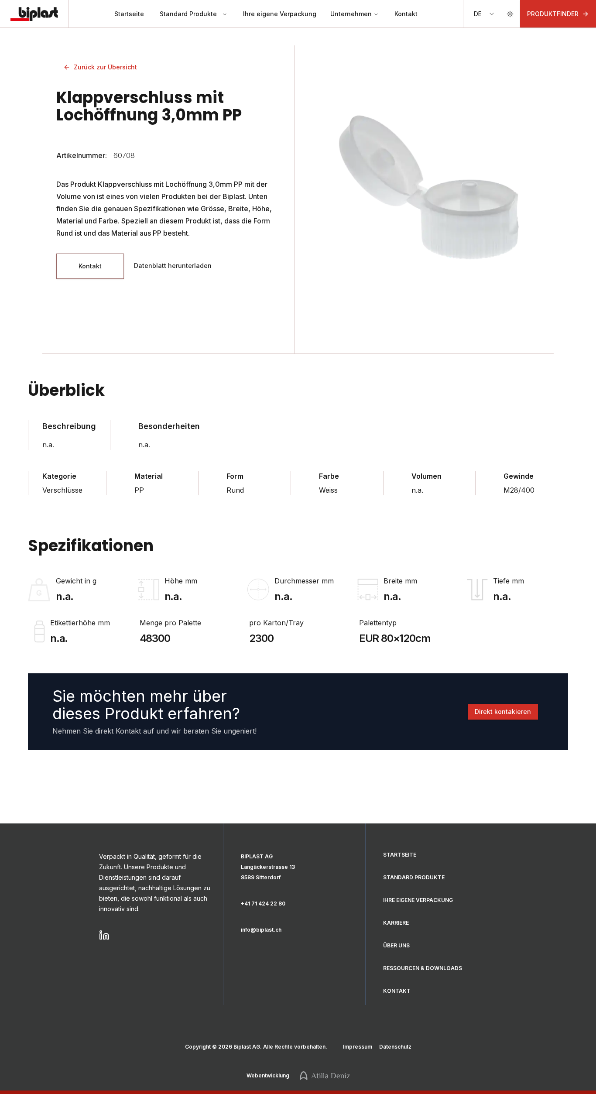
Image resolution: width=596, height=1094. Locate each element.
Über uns (396, 945)
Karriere (396, 922)
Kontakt (406, 13)
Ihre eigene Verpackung (279, 13)
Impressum (357, 1046)
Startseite (129, 13)
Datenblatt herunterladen (173, 265)
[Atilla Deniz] (325, 1075)
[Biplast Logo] (34, 14)
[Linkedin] (155, 935)
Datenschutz (395, 1046)
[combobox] (484, 14)
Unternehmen (351, 13)
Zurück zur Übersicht (105, 67)
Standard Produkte (188, 13)
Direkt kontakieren (503, 711)
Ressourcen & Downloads (422, 968)
